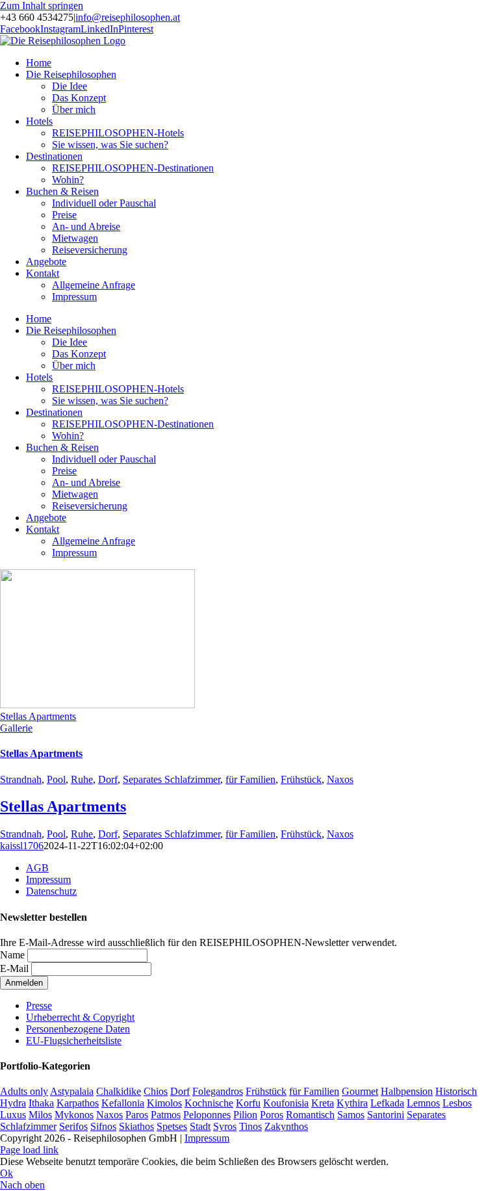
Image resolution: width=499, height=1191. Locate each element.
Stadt (200, 1126)
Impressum (48, 879)
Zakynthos (286, 1126)
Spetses (172, 1126)
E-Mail (14, 968)
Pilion (245, 1114)
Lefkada (387, 1102)
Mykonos (74, 1114)
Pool (56, 779)
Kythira (352, 1102)
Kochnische (209, 1102)
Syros (225, 1126)
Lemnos (423, 1102)
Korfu (248, 1102)
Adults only (24, 1091)
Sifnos (103, 1126)
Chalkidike (118, 1091)
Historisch (456, 1091)
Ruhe (82, 779)
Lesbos (457, 1102)
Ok (6, 1173)
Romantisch (310, 1114)
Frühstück (301, 779)
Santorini (385, 1114)
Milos (40, 1114)
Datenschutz (51, 891)
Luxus (13, 1114)
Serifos (73, 1126)
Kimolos (164, 1102)
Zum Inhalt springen (41, 5)
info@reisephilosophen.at (127, 17)
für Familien (250, 779)
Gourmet (360, 1091)
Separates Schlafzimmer (171, 779)
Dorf (108, 779)
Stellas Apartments (38, 716)
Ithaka (41, 1102)
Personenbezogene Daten (78, 1028)
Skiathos (136, 1126)
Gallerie (16, 728)
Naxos (340, 779)
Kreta (322, 1102)
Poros (271, 1114)
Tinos (250, 1126)
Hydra (13, 1102)
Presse (39, 1005)
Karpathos (78, 1102)
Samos (351, 1114)
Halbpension (407, 1091)
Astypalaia (72, 1091)
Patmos (166, 1114)
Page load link (29, 1149)
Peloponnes (207, 1114)
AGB (37, 867)
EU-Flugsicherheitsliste (74, 1040)
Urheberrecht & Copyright (80, 1017)
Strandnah (21, 779)
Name (12, 954)
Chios (156, 1091)
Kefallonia (122, 1102)
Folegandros (217, 1091)
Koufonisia (286, 1102)
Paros (136, 1114)
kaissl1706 (22, 845)
